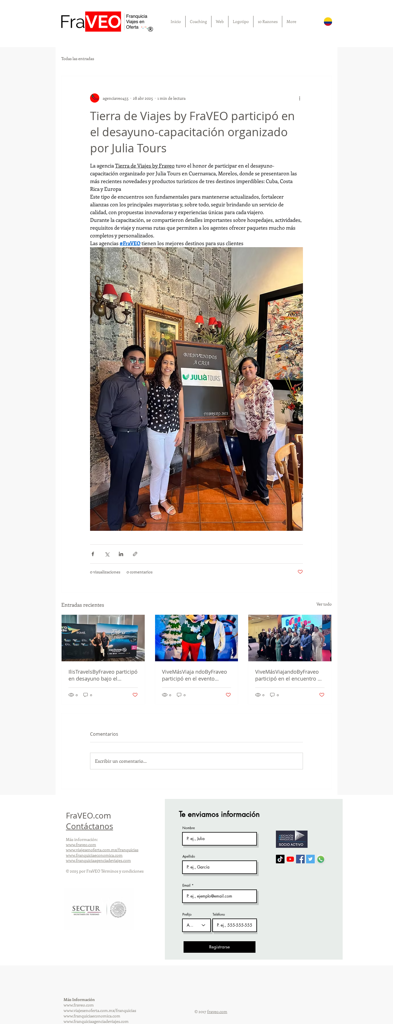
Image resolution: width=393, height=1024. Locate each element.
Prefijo (187, 914)
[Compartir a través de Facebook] (93, 554)
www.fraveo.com (81, 844)
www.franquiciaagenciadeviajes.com (98, 860)
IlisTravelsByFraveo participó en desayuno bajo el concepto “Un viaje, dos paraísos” (103, 675)
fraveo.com (217, 1011)
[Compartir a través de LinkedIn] (121, 554)
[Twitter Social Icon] (310, 859)
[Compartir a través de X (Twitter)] (107, 554)
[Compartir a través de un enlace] (135, 554)
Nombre (188, 828)
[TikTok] (280, 859)
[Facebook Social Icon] (300, 859)
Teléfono (219, 914)
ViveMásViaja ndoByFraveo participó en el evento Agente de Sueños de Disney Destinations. (196, 675)
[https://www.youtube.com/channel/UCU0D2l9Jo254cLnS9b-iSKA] (290, 859)
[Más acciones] (299, 98)
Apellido (188, 856)
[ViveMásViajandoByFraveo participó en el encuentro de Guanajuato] (289, 638)
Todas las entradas (77, 58)
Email (186, 885)
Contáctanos (89, 826)
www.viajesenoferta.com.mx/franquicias (102, 849)
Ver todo (324, 604)
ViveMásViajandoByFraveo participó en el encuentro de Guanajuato (289, 675)
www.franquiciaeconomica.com (94, 855)
